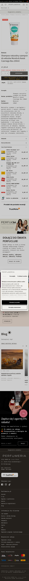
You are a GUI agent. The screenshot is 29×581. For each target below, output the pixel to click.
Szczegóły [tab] (12, 276)
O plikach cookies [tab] (22, 276)
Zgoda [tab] (4, 276)
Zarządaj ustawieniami (15, 307)
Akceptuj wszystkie (14, 302)
